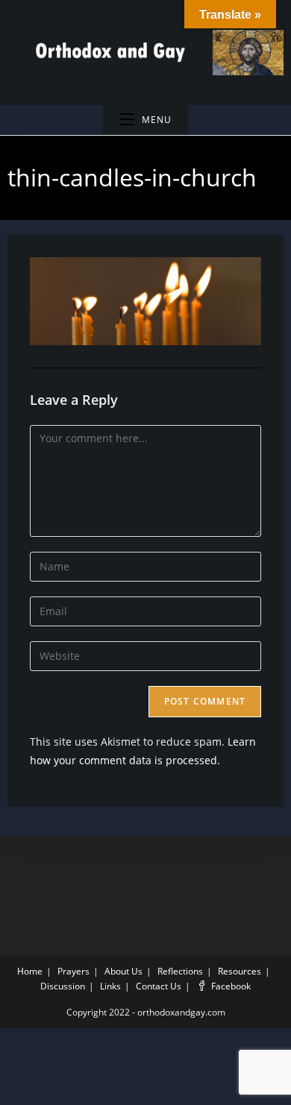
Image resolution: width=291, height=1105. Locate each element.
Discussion (62, 986)
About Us (123, 971)
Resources (239, 971)
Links (110, 986)
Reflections (180, 971)
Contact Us (158, 986)
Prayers (73, 971)
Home (30, 971)
